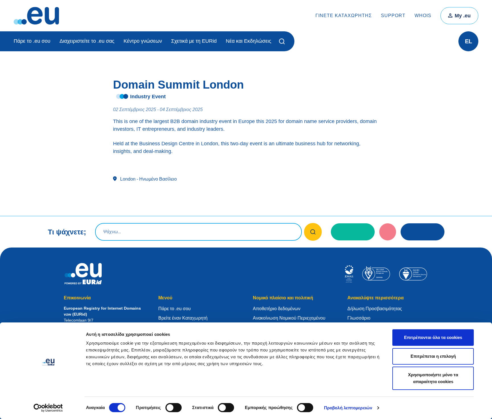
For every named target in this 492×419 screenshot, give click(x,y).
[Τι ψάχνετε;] (313, 232)
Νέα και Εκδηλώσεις (248, 41)
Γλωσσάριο (358, 318)
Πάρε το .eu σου (32, 41)
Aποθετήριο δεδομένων (276, 308)
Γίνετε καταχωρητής (343, 15)
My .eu (463, 16)
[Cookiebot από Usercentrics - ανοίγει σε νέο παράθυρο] (48, 408)
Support (393, 15)
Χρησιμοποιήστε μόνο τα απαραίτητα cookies (433, 378)
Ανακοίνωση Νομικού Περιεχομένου (289, 318)
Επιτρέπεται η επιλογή (433, 356)
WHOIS (423, 15)
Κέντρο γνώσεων (143, 41)
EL (468, 41)
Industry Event (148, 96)
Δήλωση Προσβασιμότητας (374, 308)
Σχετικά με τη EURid (194, 41)
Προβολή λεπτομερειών (348, 407)
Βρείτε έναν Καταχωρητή (183, 318)
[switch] (173, 407)
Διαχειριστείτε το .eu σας (87, 41)
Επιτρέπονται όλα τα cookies (433, 337)
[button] (282, 41)
